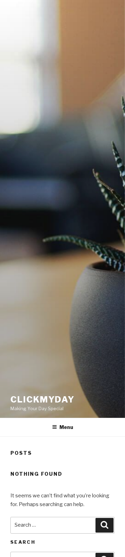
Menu (66, 427)
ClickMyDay (42, 399)
